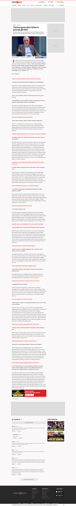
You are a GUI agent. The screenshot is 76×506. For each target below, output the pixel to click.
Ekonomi (32, 5)
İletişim (33, 498)
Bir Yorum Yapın (29, 422)
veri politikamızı (49, 504)
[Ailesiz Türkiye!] (55, 436)
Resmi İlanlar (51, 5)
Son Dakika (14, 5)
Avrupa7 (32, 503)
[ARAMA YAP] (58, 5)
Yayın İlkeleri (34, 493)
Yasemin (55, 503)
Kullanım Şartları (35, 490)
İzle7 (45, 503)
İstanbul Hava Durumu (46, 498)
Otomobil (45, 5)
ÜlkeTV (37, 503)
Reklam (33, 496)
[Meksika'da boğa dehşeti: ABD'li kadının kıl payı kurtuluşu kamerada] (55, 426)
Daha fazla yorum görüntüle (29, 479)
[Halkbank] (39, 5)
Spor (28, 5)
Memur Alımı (44, 492)
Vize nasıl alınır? (45, 496)
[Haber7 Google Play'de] (59, 495)
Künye (33, 495)
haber (22, 82)
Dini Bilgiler (44, 493)
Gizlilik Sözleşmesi (35, 492)
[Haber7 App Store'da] (59, 491)
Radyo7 (25, 503)
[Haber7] (17, 2)
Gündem (19, 5)
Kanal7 (19, 503)
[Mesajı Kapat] (63, 505)
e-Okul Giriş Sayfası (45, 490)
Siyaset (24, 5)
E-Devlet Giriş (44, 495)
